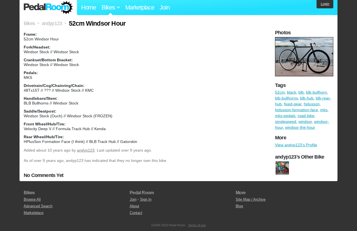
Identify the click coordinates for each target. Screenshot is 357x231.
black (291, 92)
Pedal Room (48, 7)
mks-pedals (285, 115)
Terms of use (197, 225)
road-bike (306, 115)
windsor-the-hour (300, 127)
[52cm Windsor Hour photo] (305, 40)
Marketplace (139, 7)
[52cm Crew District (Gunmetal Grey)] (282, 168)
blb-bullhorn (316, 92)
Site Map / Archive (251, 199)
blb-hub (306, 98)
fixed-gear (292, 104)
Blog (239, 206)
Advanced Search (38, 206)
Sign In (145, 199)
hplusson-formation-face (296, 110)
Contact (136, 213)
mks (323, 110)
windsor (305, 121)
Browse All (32, 199)
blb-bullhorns (286, 98)
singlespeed (285, 121)
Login (325, 4)
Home (88, 7)
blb (301, 92)
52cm (280, 92)
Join (164, 7)
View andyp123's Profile (296, 145)
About (134, 206)
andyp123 (86, 150)
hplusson (312, 104)
